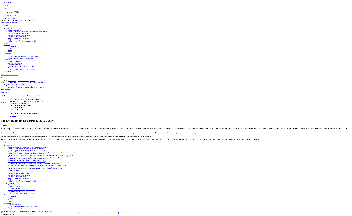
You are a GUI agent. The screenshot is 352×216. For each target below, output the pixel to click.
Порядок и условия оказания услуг (19, 35)
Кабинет (7, 59)
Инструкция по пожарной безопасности (20, 58)
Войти (16, 12)
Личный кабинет (9, 183)
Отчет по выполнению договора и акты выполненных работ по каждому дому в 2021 (35, 168)
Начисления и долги (14, 64)
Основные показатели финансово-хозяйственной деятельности (28, 31)
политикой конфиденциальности (119, 213)
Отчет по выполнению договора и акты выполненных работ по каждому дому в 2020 (35, 167)
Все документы (5, 89)
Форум (10, 50)
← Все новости (5, 142)
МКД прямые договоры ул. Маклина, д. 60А (21, 86)
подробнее (13, 116)
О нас (6, 25)
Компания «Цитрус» (29, 211)
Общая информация (14, 30)
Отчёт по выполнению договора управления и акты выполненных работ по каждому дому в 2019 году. (40, 155)
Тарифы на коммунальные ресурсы (19, 38)
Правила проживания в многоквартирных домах (23, 56)
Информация (8, 53)
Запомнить (9, 12)
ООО (9, 18)
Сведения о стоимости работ (17, 36)
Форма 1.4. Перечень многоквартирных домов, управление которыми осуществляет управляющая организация (43, 152)
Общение (7, 45)
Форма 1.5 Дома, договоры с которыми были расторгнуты (26, 153)
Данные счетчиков (14, 68)
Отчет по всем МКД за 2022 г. (17, 84)
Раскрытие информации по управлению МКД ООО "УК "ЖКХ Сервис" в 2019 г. (33, 163)
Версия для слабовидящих (9, 22)
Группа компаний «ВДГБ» (45, 211)
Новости (7, 43)
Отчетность (8, 28)
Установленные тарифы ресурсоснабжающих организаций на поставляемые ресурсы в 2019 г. (37, 165)
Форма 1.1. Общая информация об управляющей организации (27, 147)
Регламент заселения (14, 55)
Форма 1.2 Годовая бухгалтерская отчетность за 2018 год (26, 148)
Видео (10, 48)
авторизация (8, 2)
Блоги (10, 51)
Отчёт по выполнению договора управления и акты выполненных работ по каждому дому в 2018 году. (40, 157)
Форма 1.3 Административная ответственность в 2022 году (26, 150)
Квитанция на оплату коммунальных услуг (21, 66)
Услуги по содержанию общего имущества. (21, 81)
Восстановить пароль (11, 15)
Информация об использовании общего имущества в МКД (26, 160)
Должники (7, 71)
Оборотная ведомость (15, 63)
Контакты (11, 27)
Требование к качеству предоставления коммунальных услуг (27, 82)
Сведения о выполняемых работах (19, 33)
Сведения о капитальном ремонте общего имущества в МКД (27, 162)
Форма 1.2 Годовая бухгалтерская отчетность (22, 41)
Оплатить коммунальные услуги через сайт (21, 69)
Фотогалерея (12, 46)
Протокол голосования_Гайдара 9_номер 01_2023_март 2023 (27, 87)
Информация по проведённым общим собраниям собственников (28, 40)
